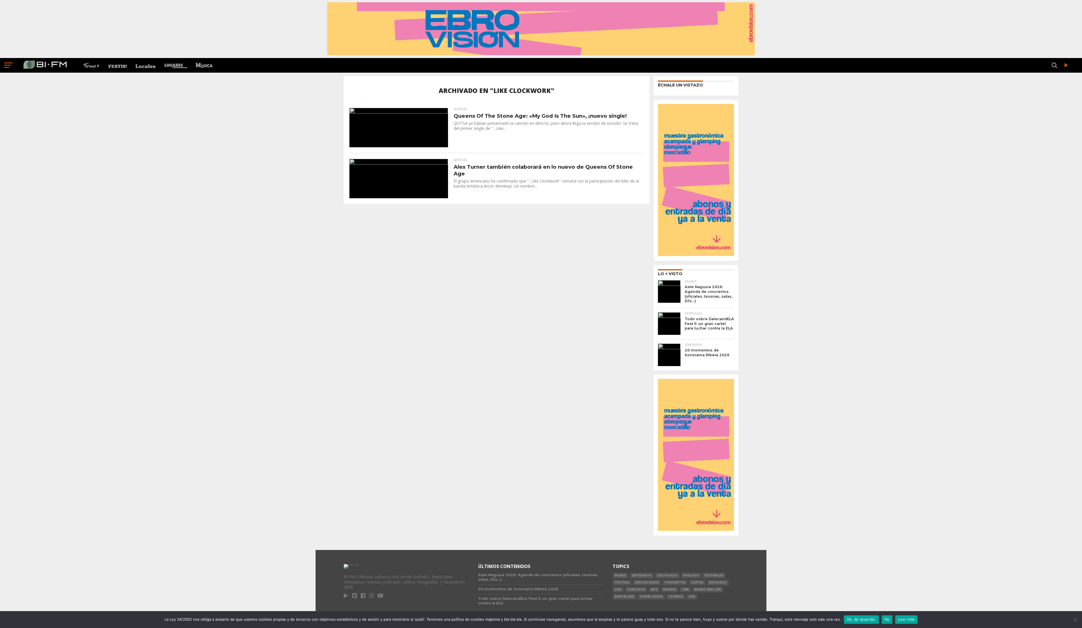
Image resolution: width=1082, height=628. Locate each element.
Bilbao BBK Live (707, 589)
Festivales (713, 575)
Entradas (718, 582)
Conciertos (675, 582)
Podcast (691, 575)
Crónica (675, 596)
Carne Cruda (651, 596)
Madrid (669, 589)
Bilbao (620, 575)
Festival (622, 582)
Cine (685, 589)
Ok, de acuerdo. (861, 619)
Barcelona (624, 596)
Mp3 (654, 589)
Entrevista (642, 575)
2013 (618, 589)
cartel (697, 582)
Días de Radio (647, 582)
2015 (691, 596)
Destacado (667, 575)
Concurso (636, 589)
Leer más (906, 619)
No (887, 619)
